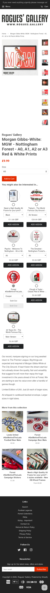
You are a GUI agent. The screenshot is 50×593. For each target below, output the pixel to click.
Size (4, 166)
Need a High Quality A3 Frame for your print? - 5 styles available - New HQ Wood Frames (13, 211)
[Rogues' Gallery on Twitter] (19, 550)
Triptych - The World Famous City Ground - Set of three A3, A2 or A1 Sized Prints (37, 211)
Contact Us (25, 523)
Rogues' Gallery (24, 577)
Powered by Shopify (40, 577)
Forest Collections (25, 513)
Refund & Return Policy (25, 527)
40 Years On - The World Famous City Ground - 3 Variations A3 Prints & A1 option (13, 333)
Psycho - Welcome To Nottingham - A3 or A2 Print (13, 250)
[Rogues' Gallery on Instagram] (31, 550)
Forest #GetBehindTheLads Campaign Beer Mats (13, 291)
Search (25, 507)
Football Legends (25, 510)
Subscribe (41, 569)
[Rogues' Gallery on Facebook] (25, 550)
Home (4, 33)
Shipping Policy (25, 530)
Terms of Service (25, 537)
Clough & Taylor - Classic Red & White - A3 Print (36, 291)
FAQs (25, 517)
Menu (7, 6)
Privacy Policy (25, 534)
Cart (46, 6)
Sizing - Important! (25, 520)
